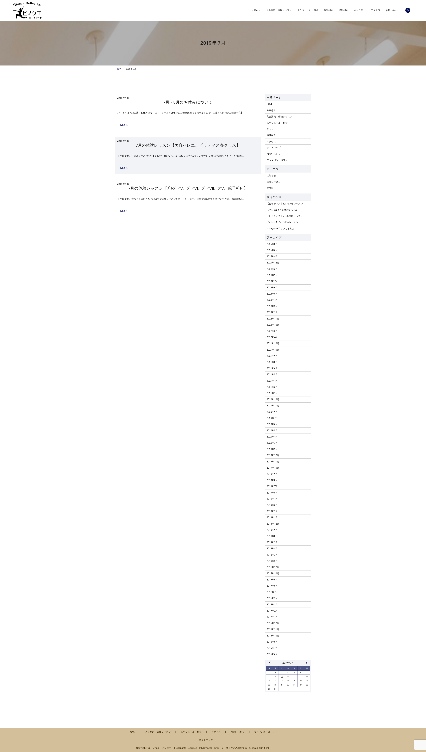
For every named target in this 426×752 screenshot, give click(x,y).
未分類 (270, 188)
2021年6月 (272, 368)
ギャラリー (359, 10)
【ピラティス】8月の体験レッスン (285, 203)
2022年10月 (273, 324)
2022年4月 (272, 337)
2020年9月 (272, 412)
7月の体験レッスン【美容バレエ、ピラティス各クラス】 (188, 145)
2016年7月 (272, 648)
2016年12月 (273, 623)
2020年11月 (273, 405)
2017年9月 (272, 579)
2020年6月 (272, 424)
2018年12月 (273, 523)
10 (282, 677)
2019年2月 (272, 511)
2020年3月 (272, 442)
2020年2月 (272, 449)
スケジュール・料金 (307, 10)
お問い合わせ (393, 10)
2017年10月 (273, 573)
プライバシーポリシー (278, 160)
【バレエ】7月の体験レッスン (282, 222)
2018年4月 (272, 548)
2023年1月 (272, 312)
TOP (119, 69)
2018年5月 (272, 542)
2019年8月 (272, 480)
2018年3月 (272, 555)
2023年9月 (272, 275)
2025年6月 (272, 250)
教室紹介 (328, 10)
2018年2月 (272, 561)
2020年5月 (272, 430)
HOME (270, 104)
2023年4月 (272, 300)
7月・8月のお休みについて (188, 102)
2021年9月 (272, 356)
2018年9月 (272, 530)
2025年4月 (272, 256)
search (407, 10)
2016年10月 (273, 635)
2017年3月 (272, 604)
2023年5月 (272, 293)
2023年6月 (272, 287)
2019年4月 (272, 499)
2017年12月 (273, 567)
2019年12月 (273, 455)
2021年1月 (272, 393)
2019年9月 (272, 474)
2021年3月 (272, 387)
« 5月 (269, 662)
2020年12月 (273, 399)
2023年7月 (272, 281)
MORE (124, 124)
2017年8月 (272, 585)
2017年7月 (272, 592)
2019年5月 (272, 492)
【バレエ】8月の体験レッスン (282, 209)
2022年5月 (272, 331)
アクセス (375, 10)
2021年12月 (273, 343)
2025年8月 (272, 244)
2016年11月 (273, 629)
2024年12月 (273, 262)
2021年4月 (272, 380)
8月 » (306, 662)
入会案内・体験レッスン (279, 10)
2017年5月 (272, 598)
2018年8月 (272, 536)
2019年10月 (273, 467)
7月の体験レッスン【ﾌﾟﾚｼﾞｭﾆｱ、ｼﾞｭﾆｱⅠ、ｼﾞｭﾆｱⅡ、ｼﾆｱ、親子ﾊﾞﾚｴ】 (188, 188)
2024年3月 (272, 269)
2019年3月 (272, 505)
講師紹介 (343, 10)
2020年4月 (272, 436)
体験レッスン (274, 182)
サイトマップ (274, 147)
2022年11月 (273, 318)
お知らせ (256, 10)
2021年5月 (272, 374)
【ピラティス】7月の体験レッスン (285, 216)
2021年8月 (272, 362)
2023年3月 (272, 306)
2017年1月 (272, 617)
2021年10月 (273, 349)
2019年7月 (272, 486)
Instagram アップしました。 (282, 228)
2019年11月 (273, 461)
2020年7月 (272, 418)
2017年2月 (272, 610)
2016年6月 (272, 654)
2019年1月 (272, 517)
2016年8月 (272, 641)
